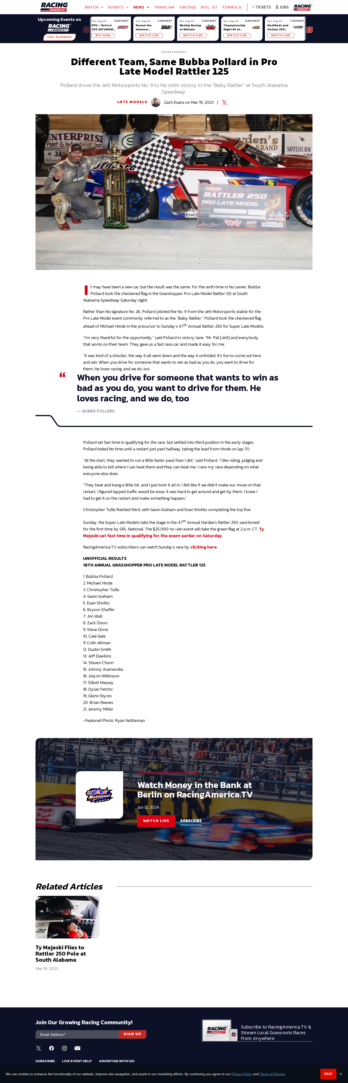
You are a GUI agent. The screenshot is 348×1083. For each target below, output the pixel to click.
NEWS (138, 7)
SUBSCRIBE (191, 821)
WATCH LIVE (149, 35)
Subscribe (45, 1061)
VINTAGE (187, 7)
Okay (328, 1074)
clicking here (203, 547)
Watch (91, 7)
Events (116, 7)
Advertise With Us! (116, 1061)
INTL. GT (209, 7)
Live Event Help (77, 1061)
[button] (309, 30)
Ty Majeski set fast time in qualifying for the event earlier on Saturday (173, 532)
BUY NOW (103, 35)
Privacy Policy (242, 1074)
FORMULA (231, 7)
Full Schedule (59, 37)
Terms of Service (272, 1074)
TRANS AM (164, 7)
